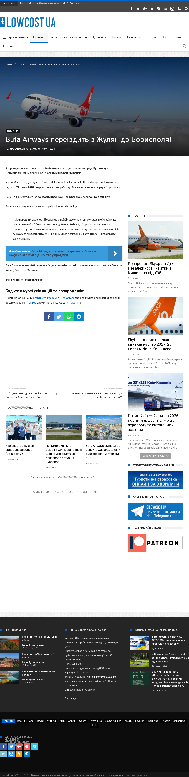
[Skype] (159, 9)
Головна (10, 64)
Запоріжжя (179, 720)
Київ (62, 720)
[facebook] (49, 316)
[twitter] (59, 316)
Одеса (82, 720)
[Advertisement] (64, 354)
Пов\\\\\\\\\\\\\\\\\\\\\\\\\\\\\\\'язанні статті (27, 407)
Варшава (153, 720)
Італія (40, 720)
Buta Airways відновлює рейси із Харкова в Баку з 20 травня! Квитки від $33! (103, 452)
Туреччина (96, 720)
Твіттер (31, 302)
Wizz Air (51, 720)
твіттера (102, 650)
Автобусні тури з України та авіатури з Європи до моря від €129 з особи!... (59, 3)
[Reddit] (166, 9)
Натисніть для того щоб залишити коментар (64, 491)
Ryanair (166, 720)
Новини (22, 64)
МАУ (30, 720)
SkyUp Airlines (113, 720)
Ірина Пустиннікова (33, 644)
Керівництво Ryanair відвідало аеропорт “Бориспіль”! (20, 450)
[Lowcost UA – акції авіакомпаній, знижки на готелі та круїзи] (27, 17)
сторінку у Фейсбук (45, 297)
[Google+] (145, 9)
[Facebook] (131, 9)
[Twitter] (138, 9)
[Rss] (179, 9)
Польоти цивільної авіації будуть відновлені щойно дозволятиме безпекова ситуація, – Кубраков (64, 454)
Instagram (68, 297)
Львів (94, 725)
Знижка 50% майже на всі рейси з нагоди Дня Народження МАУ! (96, 392)
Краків (128, 720)
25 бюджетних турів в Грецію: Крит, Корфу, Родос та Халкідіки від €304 (32, 392)
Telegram (74, 302)
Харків (71, 720)
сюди (73, 698)
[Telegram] (186, 9)
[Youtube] (152, 9)
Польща (139, 720)
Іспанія (21, 720)
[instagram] (172, 9)
